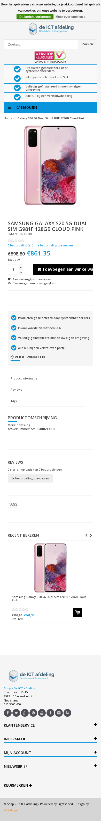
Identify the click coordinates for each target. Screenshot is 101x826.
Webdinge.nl (12, 810)
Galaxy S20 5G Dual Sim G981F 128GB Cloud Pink (51, 118)
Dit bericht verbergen (35, 17)
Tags (14, 401)
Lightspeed (65, 804)
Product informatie (24, 378)
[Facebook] (8, 713)
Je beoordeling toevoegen (55, 245)
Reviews (16, 389)
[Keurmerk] (50, 56)
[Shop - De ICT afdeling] (50, 28)
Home (8, 118)
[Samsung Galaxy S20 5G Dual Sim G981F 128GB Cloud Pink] (50, 568)
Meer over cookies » (71, 17)
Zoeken (87, 44)
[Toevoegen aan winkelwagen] (77, 612)
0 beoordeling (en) (20, 245)
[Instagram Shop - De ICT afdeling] (59, 713)
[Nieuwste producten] (67, 713)
